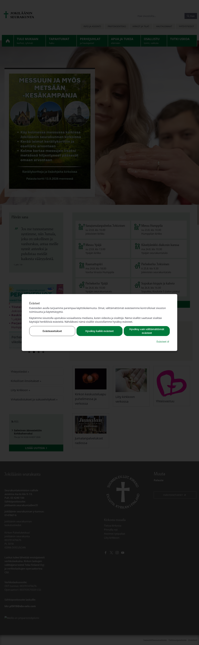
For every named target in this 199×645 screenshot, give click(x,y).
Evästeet (163, 341)
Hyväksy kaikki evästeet (99, 331)
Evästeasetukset (52, 331)
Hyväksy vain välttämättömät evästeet (146, 331)
